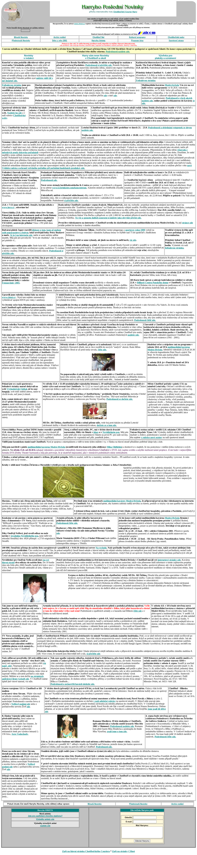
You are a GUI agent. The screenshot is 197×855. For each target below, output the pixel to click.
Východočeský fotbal (17, 389)
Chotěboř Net (98, 37)
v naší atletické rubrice (104, 701)
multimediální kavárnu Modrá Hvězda (46, 447)
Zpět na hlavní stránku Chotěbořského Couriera (86, 851)
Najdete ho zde (14, 113)
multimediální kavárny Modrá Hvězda (122, 501)
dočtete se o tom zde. (107, 425)
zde (115, 95)
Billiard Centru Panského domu (152, 282)
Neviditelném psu (111, 432)
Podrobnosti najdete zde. (118, 51)
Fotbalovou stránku (145, 80)
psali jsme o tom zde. (117, 731)
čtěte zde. (102, 349)
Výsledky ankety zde (45, 819)
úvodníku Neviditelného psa (24, 536)
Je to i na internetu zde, (21, 235)
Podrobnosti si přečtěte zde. (98, 65)
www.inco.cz (8, 207)
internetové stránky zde (169, 560)
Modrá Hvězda (172, 518)
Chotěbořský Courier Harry (125, 12)
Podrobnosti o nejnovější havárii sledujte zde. (73, 684)
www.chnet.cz (79, 24)
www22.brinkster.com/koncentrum (69, 187)
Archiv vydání (177, 804)
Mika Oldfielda (114, 447)
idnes (95, 432)
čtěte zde (137, 611)
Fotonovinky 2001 (11, 283)
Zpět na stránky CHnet (123, 851)
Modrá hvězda (172, 85)
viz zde (133, 240)
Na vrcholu (101, 547)
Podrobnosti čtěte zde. (67, 523)
